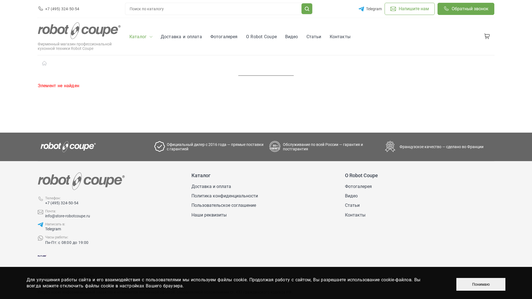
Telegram (53, 229)
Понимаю (481, 284)
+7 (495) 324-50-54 (61, 203)
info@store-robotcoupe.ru (67, 216)
